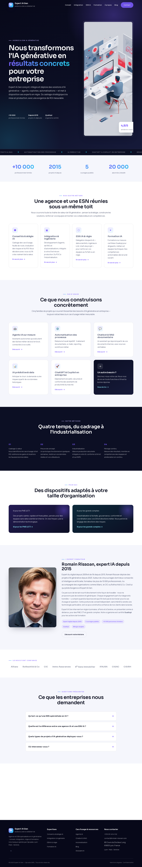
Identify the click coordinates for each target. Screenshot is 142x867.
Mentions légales (116, 862)
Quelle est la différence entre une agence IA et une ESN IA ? (57, 726)
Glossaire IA (80, 851)
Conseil (68, 5)
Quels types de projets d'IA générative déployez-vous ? (55, 736)
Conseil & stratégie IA (55, 834)
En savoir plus (17, 259)
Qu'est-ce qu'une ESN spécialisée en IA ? (48, 716)
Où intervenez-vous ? (38, 747)
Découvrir (16, 349)
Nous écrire (101, 387)
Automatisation (81, 842)
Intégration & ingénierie (56, 838)
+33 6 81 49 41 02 (110, 834)
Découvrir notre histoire (74, 634)
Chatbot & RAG (81, 838)
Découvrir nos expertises (46, 109)
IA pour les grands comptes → (90, 527)
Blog (116, 5)
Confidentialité (128, 862)
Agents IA (79, 834)
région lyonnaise (90, 609)
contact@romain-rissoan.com (115, 838)
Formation (98, 5)
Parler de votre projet (20, 109)
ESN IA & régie (52, 842)
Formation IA (51, 847)
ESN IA (88, 5)
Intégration (78, 5)
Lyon (106, 850)
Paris (101, 609)
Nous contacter (71, 804)
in (11, 851)
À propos (108, 5)
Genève (110, 609)
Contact (127, 5)
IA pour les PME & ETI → (23, 527)
